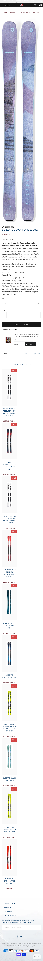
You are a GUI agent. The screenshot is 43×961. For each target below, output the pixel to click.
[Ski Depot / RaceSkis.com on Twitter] (21, 936)
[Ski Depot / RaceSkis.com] (21, 5)
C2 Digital (31, 946)
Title (3, 299)
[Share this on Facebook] (30, 353)
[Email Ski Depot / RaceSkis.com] (25, 936)
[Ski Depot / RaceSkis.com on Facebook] (17, 936)
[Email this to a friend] (39, 353)
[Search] (36, 5)
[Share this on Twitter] (26, 353)
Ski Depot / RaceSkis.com (17, 943)
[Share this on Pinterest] (35, 353)
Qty (3, 310)
